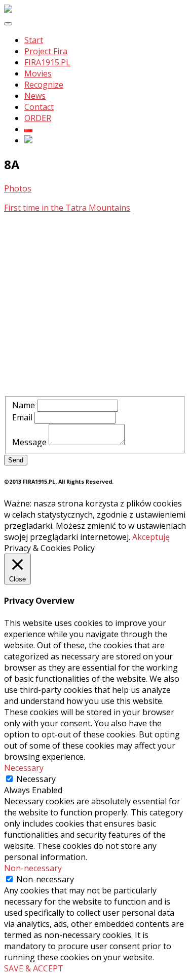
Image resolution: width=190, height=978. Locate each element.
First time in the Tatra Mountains (67, 207)
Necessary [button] (24, 767)
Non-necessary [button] (33, 868)
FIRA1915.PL (47, 62)
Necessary (36, 779)
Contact (39, 106)
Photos (17, 188)
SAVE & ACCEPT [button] (33, 968)
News (35, 95)
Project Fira (45, 51)
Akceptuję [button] (151, 536)
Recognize (43, 84)
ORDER (37, 118)
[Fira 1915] (8, 9)
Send (15, 460)
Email (22, 417)
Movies (38, 73)
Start (33, 40)
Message (29, 442)
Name (23, 405)
